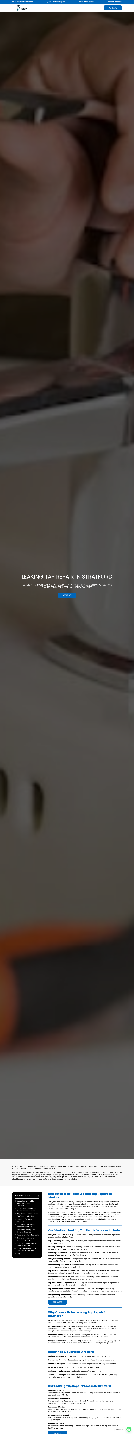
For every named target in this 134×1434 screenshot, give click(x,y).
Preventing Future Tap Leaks (28, 1235)
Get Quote (112, 8)
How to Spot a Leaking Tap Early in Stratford (27, 1239)
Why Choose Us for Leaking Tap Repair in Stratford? (27, 1215)
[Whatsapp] (128, 1429)
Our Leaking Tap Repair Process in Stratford (26, 1225)
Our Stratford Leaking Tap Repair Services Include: (27, 1210)
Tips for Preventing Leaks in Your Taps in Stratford (27, 1249)
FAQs (19, 1254)
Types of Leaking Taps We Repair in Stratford (27, 1244)
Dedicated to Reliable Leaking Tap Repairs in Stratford (25, 1203)
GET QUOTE (67, 595)
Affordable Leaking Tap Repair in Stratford (26, 1231)
